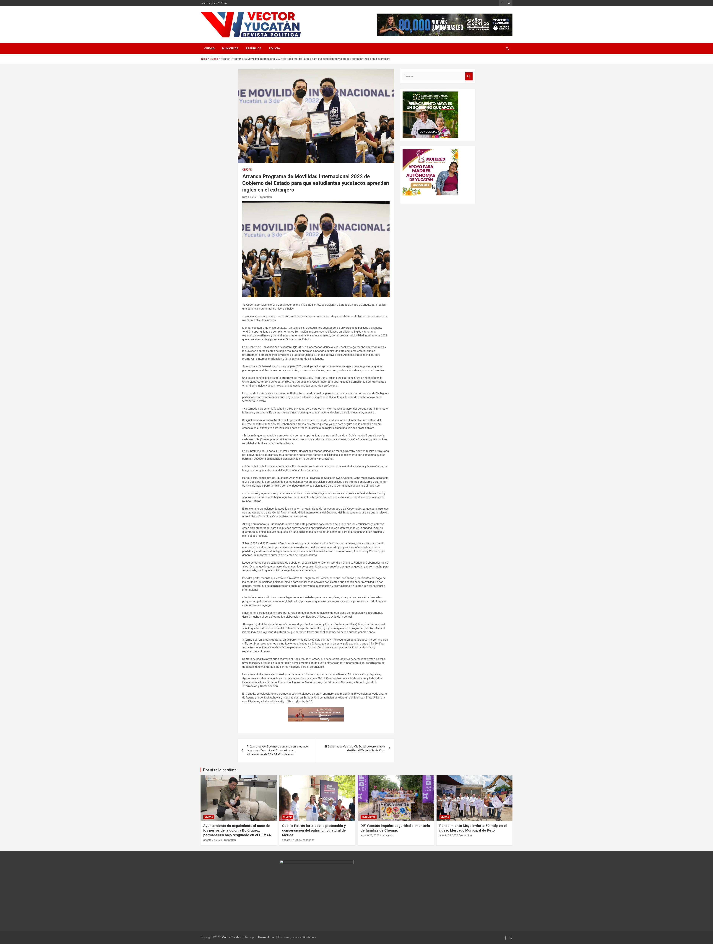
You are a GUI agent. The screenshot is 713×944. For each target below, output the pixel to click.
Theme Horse (266, 937)
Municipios (230, 48)
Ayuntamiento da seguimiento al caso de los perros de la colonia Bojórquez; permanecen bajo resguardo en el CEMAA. (237, 830)
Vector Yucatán (231, 937)
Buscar (469, 76)
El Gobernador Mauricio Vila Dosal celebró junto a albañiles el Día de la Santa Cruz (355, 748)
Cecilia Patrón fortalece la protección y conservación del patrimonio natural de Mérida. (314, 830)
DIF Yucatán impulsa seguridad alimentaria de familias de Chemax (395, 828)
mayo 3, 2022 (250, 196)
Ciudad (209, 48)
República (253, 48)
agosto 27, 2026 (212, 839)
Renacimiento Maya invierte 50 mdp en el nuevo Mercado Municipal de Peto (473, 828)
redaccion (266, 196)
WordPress (309, 937)
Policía (274, 48)
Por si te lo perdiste (220, 770)
